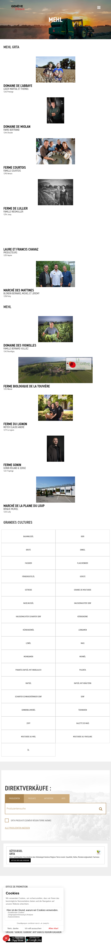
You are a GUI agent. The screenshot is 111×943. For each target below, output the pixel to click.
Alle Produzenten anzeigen (17, 828)
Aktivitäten (48, 798)
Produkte (32, 798)
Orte (63, 798)
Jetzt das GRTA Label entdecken (20, 860)
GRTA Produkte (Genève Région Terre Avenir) (31, 820)
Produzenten (14, 798)
